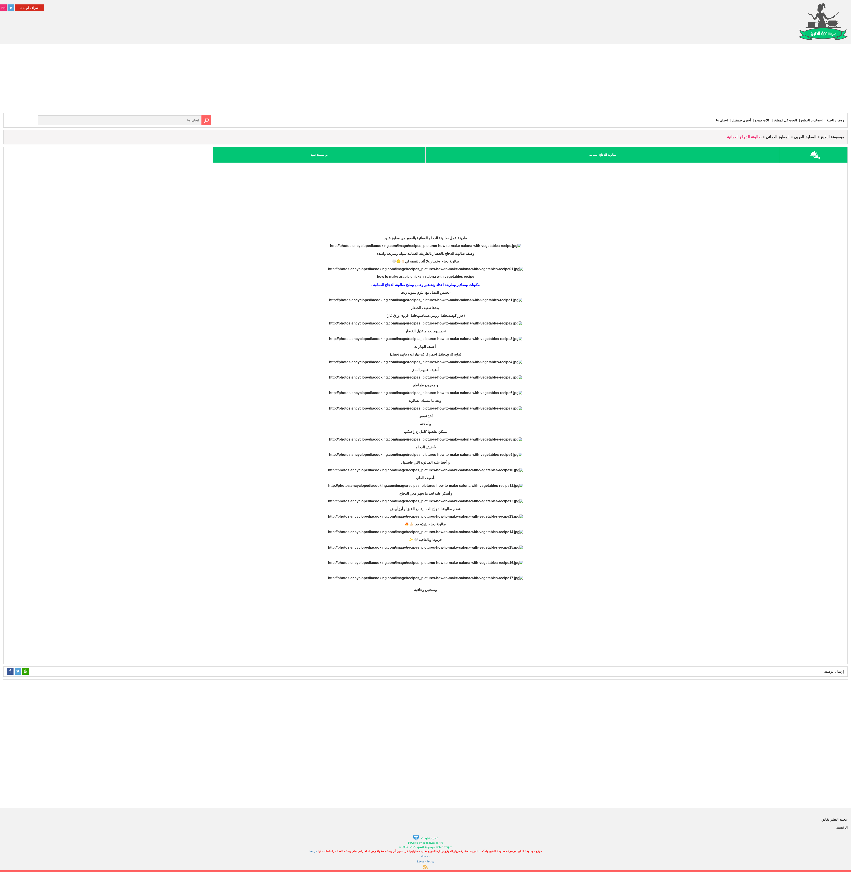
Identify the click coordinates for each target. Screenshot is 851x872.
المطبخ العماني (778, 137)
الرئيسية (842, 827)
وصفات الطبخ (835, 120)
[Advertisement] (425, 80)
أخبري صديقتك (741, 120)
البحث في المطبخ (785, 120)
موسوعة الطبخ (832, 137)
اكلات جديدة (762, 120)
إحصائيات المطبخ (812, 120)
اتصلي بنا (722, 120)
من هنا (313, 851)
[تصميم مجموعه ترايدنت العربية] (425, 837)
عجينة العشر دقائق (835, 819)
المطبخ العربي (805, 137)
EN (3, 8)
